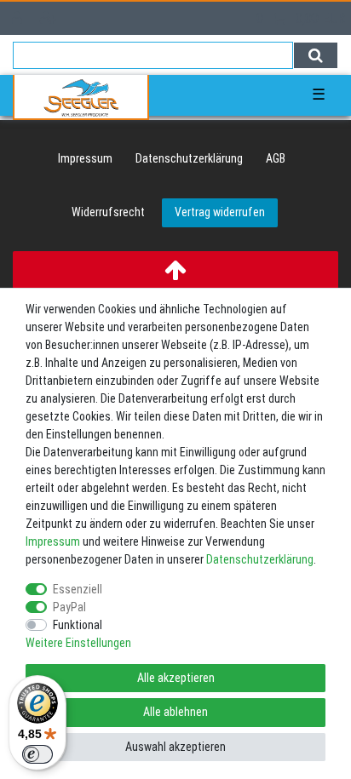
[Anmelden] (19, 18)
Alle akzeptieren (176, 677)
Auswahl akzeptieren (175, 746)
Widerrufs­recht (108, 212)
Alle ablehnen (175, 712)
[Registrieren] (50, 18)
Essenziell (77, 589)
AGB (275, 158)
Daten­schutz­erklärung (189, 158)
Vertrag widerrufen (220, 212)
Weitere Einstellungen (78, 643)
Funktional (77, 625)
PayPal (69, 607)
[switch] (37, 754)
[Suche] (315, 55)
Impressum (85, 158)
